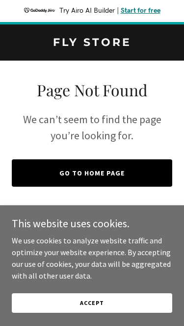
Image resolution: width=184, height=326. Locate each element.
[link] (92, 43)
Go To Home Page (92, 173)
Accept (92, 302)
